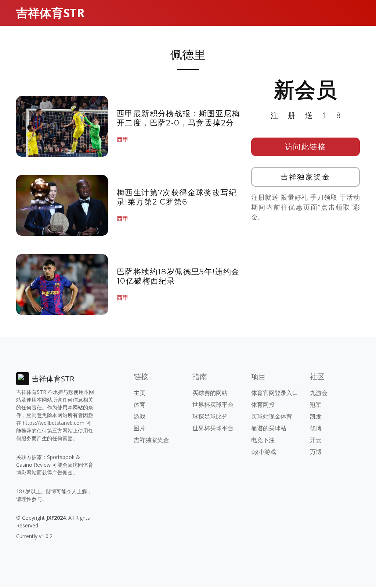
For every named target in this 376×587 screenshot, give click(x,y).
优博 (316, 428)
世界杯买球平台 (213, 405)
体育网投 (263, 405)
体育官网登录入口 (274, 393)
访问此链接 (305, 147)
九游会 (319, 393)
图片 (139, 428)
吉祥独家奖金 (305, 177)
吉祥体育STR (50, 13)
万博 (316, 452)
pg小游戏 (263, 452)
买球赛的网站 (210, 393)
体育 (139, 405)
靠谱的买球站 (268, 428)
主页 (139, 393)
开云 (316, 440)
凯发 (316, 416)
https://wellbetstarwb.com (53, 422)
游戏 (139, 416)
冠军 (316, 405)
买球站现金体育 (271, 416)
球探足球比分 (210, 416)
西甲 (123, 139)
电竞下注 (263, 440)
